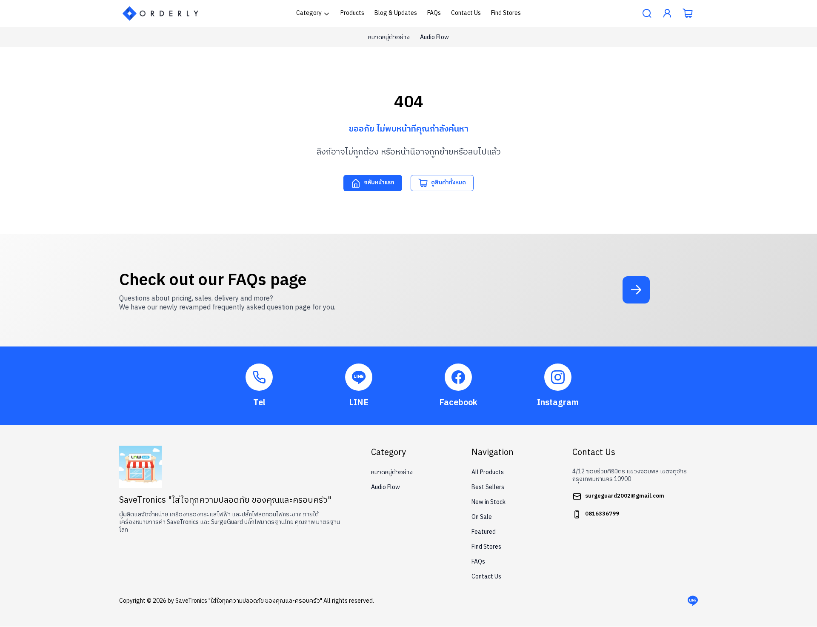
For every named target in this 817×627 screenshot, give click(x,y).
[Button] (647, 13)
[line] (693, 601)
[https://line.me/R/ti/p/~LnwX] (358, 386)
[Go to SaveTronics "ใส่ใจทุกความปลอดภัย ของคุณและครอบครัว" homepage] (161, 13)
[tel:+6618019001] (259, 386)
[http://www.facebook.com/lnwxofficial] (458, 386)
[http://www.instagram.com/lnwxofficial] (557, 386)
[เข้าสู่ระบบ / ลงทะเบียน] (667, 13)
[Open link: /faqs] (636, 289)
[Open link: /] (140, 467)
